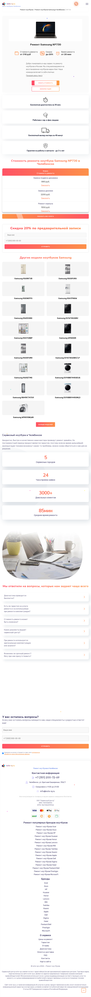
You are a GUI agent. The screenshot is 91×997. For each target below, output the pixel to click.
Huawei (46, 892)
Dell (46, 915)
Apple (46, 912)
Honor (46, 896)
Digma (46, 918)
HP (46, 889)
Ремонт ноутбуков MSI (46, 846)
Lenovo (46, 899)
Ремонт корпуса (45, 204)
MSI (46, 902)
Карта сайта (45, 962)
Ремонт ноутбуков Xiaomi (46, 852)
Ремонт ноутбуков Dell (46, 858)
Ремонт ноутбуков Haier (46, 865)
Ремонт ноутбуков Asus (46, 830)
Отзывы (45, 946)
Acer (46, 883)
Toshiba (46, 905)
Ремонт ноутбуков (26, 10)
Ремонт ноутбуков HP (46, 833)
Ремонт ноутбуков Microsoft (46, 874)
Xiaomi (46, 908)
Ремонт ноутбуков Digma (46, 862)
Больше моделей (45, 424)
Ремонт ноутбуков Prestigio (46, 871)
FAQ (45, 955)
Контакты (45, 958)
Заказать (45, 185)
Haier (46, 921)
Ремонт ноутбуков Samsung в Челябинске (50, 10)
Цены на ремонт (46, 939)
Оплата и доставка (45, 952)
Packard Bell (46, 924)
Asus (46, 886)
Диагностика (45, 949)
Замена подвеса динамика (45, 178)
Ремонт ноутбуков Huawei (46, 836)
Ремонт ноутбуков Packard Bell (46, 868)
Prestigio (46, 928)
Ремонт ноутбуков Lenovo (46, 842)
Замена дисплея (45, 191)
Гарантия (45, 942)
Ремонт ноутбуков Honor (46, 839)
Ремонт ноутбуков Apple (46, 855)
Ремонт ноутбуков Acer (46, 827)
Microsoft (46, 931)
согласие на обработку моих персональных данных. (22, 753)
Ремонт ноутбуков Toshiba (46, 849)
